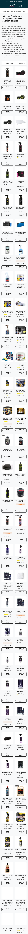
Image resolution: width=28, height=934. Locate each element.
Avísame (8, 456)
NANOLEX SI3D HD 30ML (7, 692)
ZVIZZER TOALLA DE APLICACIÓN (20, 130)
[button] (2, 5)
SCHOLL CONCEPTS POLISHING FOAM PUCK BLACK (7, 476)
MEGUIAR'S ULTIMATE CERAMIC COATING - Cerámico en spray (20, 851)
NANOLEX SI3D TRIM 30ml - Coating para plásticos (7, 585)
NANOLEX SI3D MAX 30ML (7, 640)
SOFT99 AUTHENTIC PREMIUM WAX (20, 419)
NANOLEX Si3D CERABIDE (20, 692)
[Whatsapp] (22, 5)
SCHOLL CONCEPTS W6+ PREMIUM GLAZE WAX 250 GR (7, 449)
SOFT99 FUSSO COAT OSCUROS (21, 338)
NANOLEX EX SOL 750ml (20, 746)
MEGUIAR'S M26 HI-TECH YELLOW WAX (7, 927)
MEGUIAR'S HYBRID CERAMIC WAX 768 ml (20, 927)
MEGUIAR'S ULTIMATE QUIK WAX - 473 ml (7, 825)
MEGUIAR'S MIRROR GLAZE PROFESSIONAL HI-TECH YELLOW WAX (7, 902)
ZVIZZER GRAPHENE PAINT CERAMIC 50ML (7, 233)
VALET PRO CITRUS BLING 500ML (7, 285)
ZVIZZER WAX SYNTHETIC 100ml (20, 81)
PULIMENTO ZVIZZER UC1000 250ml (7, 501)
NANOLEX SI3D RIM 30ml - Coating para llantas (20, 611)
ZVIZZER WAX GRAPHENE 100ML (7, 130)
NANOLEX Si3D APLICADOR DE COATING (7, 747)
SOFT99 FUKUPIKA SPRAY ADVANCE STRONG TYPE (7, 392)
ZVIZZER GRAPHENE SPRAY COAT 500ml (21, 208)
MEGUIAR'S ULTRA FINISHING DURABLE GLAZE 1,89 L (20, 800)
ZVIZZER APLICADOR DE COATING (20, 233)
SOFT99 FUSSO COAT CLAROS (20, 364)
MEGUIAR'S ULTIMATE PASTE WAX (20, 825)
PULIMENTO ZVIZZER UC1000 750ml (20, 475)
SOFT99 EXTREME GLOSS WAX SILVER (20, 391)
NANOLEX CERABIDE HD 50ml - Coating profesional (21, 774)
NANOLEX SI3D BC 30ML (7, 719)
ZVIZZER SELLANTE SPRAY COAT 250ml (7, 155)
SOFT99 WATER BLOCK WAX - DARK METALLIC (7, 312)
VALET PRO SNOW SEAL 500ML (7, 258)
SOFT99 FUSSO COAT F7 (7, 364)
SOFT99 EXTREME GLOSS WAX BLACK (7, 419)
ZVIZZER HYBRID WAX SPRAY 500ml (7, 208)
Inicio (4, 10)
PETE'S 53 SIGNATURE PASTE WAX (20, 501)
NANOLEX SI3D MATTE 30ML (20, 640)
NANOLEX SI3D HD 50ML (20, 667)
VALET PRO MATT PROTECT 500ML (20, 258)
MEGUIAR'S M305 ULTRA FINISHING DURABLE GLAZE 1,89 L (20, 902)
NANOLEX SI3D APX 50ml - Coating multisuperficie (20, 720)
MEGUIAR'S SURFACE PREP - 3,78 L (20, 876)
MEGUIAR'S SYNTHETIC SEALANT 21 (7, 876)
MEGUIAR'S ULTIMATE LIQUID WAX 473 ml (7, 850)
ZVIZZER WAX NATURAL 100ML (20, 105)
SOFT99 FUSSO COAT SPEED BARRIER (7, 338)
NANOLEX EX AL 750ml (7, 772)
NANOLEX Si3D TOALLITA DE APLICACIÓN (20, 585)
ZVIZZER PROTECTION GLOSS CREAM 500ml (7, 182)
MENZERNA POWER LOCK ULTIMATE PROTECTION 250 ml (7, 800)
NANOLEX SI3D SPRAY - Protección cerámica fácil (7, 611)
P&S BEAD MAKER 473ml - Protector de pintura (20, 529)
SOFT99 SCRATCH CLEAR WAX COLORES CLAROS (20, 313)
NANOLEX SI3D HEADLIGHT (7, 667)
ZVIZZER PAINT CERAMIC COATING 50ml (20, 183)
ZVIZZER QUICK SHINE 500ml (20, 155)
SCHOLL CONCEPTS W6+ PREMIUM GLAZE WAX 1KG (21, 449)
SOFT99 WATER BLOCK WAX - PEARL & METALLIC (20, 286)
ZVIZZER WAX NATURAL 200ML (7, 105)
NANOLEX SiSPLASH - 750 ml (7, 558)
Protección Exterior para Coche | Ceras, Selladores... (13, 11)
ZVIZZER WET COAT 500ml (7, 81)
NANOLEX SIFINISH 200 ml (21, 558)
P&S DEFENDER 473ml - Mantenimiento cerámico (7, 529)
